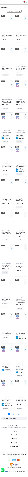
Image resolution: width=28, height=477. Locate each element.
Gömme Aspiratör (6, 230)
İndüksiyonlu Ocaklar (6, 132)
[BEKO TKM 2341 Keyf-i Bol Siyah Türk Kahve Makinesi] (7, 354)
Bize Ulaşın (14, 442)
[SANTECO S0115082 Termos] (7, 56)
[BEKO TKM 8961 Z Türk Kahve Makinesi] (21, 321)
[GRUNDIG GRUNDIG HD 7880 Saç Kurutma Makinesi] (21, 388)
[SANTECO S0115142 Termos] (7, 23)
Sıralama (18, 11)
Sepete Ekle (5, 42)
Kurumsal (14, 435)
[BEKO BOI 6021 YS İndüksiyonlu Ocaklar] (21, 121)
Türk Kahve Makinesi (20, 332)
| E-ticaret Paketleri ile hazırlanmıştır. (14, 471)
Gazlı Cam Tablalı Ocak (21, 66)
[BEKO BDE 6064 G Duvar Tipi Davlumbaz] (21, 220)
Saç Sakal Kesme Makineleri (20, 365)
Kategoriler (14, 438)
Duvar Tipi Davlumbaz (21, 230)
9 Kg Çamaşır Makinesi (21, 165)
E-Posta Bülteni (14, 446)
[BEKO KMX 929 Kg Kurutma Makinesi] (7, 187)
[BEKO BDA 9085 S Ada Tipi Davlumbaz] (7, 253)
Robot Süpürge (19, 198)
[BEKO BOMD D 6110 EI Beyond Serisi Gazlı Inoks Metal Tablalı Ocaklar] (21, 287)
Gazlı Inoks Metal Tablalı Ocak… (19, 298)
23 (18, 414)
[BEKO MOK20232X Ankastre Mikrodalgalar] (7, 287)
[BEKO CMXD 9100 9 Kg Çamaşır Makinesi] (21, 154)
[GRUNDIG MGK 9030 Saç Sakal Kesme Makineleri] (21, 354)
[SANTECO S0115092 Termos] (21, 23)
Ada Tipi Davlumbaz (6, 263)
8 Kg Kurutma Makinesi (7, 99)
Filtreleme (11, 11)
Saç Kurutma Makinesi (21, 399)
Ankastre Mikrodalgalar (7, 297)
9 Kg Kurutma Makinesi (7, 198)
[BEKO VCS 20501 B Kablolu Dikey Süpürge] (7, 321)
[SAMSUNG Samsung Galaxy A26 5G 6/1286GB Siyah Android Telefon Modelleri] (21, 253)
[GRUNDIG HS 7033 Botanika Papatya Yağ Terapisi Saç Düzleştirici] (21, 89)
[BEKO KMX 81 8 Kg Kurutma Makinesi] (7, 89)
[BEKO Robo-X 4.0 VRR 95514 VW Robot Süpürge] (21, 187)
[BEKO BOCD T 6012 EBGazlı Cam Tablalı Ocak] (21, 56)
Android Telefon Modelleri (19, 264)
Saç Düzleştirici (19, 99)
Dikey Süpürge (5, 332)
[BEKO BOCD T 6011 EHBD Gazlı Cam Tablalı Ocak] (7, 154)
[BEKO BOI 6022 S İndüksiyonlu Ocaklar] (7, 121)
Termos (3, 33)
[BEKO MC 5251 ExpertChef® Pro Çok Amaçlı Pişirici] (7, 388)
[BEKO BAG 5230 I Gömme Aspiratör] (7, 220)
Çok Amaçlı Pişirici (6, 399)
